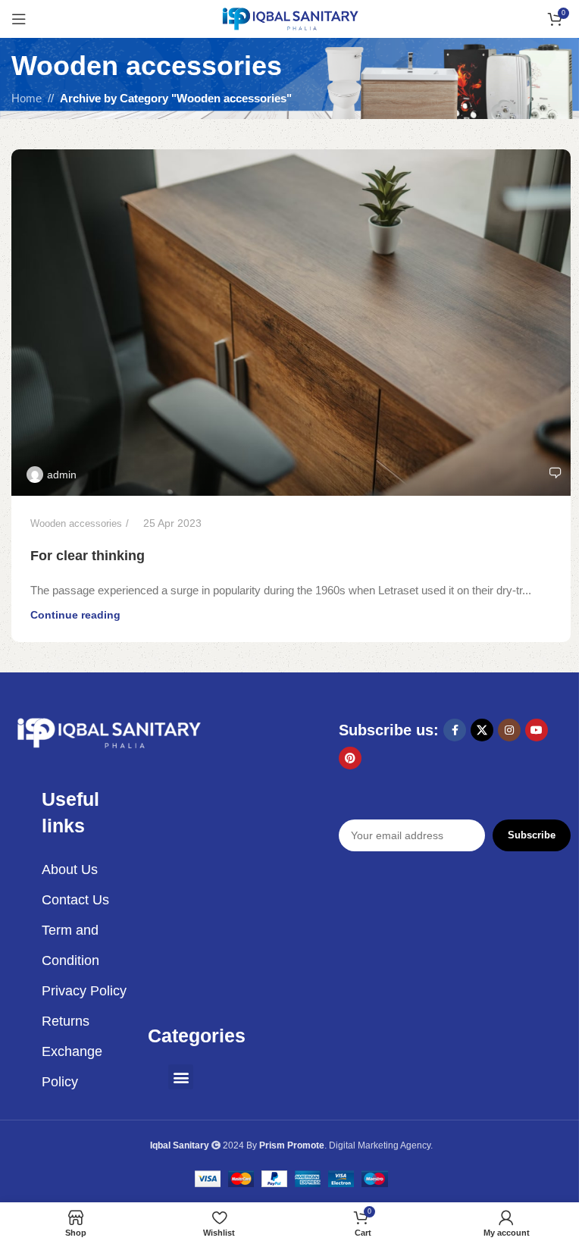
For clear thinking (87, 555)
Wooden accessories (76, 523)
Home (26, 98)
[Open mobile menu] (19, 19)
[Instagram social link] (509, 730)
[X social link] (482, 730)
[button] (180, 1076)
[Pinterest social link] (350, 758)
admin (62, 474)
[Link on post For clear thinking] (291, 322)
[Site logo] (291, 17)
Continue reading (75, 615)
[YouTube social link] (536, 730)
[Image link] (109, 731)
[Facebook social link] (454, 730)
